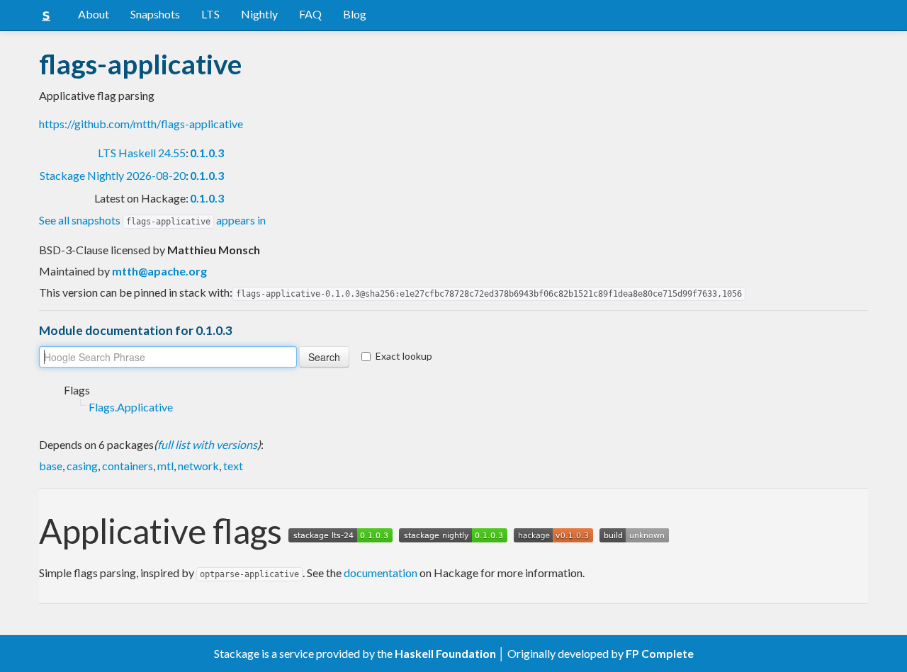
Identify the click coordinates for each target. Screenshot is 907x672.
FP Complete (660, 653)
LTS (210, 14)
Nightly (259, 14)
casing (82, 465)
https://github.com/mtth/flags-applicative (141, 123)
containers (127, 465)
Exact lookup (404, 356)
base (50, 465)
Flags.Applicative (131, 407)
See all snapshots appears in (152, 220)
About (93, 14)
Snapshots (155, 14)
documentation (380, 572)
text (233, 465)
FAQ (310, 14)
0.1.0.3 (207, 152)
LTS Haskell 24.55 (142, 152)
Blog (354, 14)
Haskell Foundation (445, 653)
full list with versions (207, 444)
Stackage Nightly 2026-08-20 (113, 175)
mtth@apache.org (159, 271)
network (198, 465)
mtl (165, 465)
